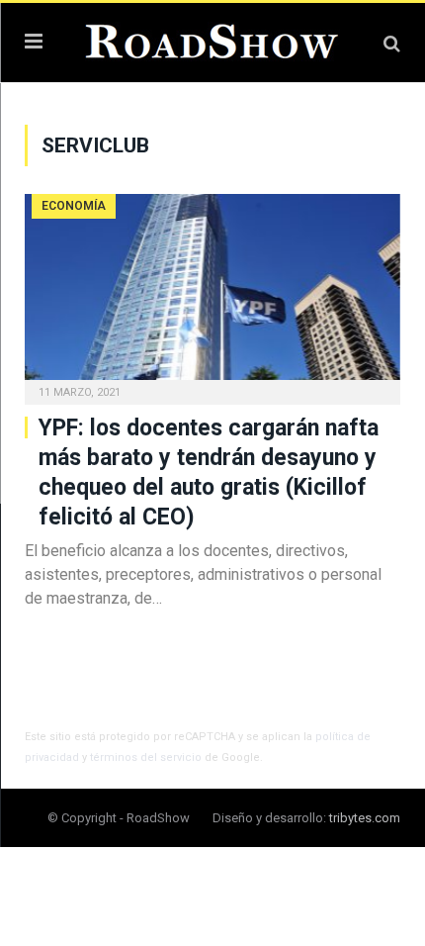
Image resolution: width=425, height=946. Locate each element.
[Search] (391, 43)
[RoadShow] (212, 39)
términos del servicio (146, 757)
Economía (74, 206)
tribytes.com (364, 817)
